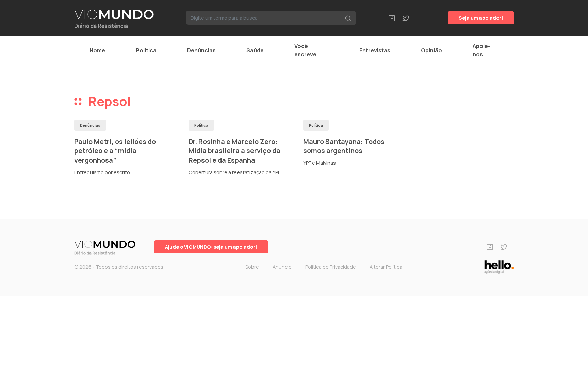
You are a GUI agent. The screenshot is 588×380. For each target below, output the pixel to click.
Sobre (252, 267)
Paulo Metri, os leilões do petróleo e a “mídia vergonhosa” (115, 151)
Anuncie (282, 267)
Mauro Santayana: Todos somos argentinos (344, 146)
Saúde (255, 50)
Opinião (431, 50)
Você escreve (305, 50)
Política (146, 50)
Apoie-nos (481, 50)
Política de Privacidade (330, 267)
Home (97, 50)
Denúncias (201, 50)
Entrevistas (374, 50)
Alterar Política (386, 267)
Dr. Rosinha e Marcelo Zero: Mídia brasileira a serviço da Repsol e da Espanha (234, 151)
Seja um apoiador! (481, 18)
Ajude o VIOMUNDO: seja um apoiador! (211, 247)
